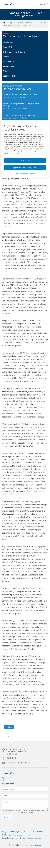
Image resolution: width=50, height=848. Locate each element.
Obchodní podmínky (9, 838)
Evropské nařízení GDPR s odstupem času (17, 25)
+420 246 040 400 (12, 758)
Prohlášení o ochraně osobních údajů (16, 835)
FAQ (24, 832)
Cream (38, 845)
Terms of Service (22, 812)
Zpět (44, 22)
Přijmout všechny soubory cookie (25, 167)
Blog (10, 23)
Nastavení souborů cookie (25, 173)
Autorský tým (14, 832)
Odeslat (7, 817)
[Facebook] (4, 779)
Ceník (32, 832)
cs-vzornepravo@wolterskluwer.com (19, 763)
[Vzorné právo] (11, 5)
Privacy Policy (41, 810)
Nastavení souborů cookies (30, 838)
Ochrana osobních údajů (24, 23)
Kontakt (40, 832)
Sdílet (9, 727)
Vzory (4, 832)
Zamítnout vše (25, 160)
